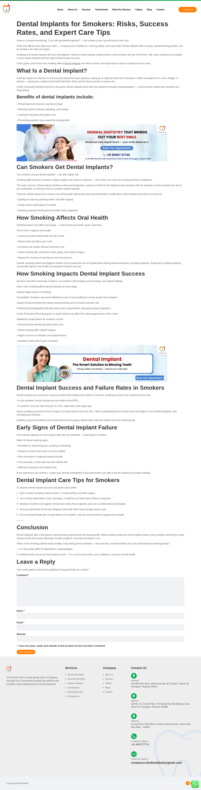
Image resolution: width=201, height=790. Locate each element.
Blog (149, 9)
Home (60, 9)
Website (21, 634)
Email (20, 622)
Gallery (139, 9)
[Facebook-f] (188, 783)
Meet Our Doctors (121, 9)
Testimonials (101, 9)
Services (86, 9)
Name (21, 611)
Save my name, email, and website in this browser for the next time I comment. (62, 646)
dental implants (72, 63)
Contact (160, 9)
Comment (23, 575)
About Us (72, 9)
